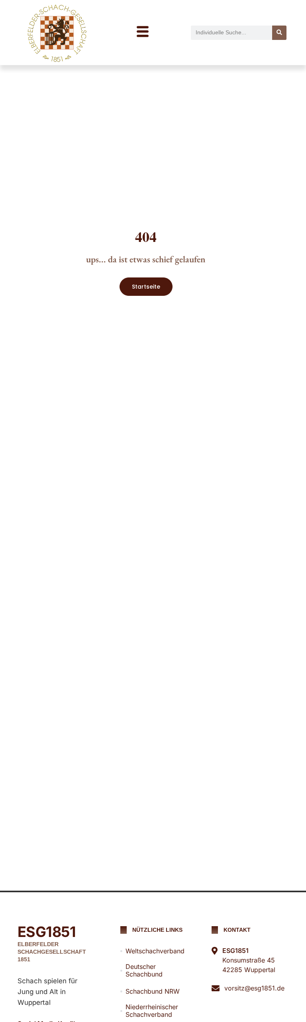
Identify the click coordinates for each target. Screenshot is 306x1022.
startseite (146, 287)
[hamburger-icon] (142, 32)
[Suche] (279, 33)
